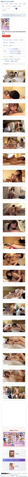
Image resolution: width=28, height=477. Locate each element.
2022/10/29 (12, 42)
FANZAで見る (7, 35)
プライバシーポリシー (7, 476)
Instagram (12, 474)
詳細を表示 (6, 63)
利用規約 (1, 476)
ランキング (9, 6)
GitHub (16, 474)
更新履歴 (12, 476)
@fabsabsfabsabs (23, 476)
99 (7, 3)
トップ (4, 14)
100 (24, 3)
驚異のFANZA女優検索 (8, 1)
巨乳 (3, 6)
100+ (12, 3)
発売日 (15, 6)
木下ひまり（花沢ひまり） (10, 14)
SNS (20, 6)
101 (16, 3)
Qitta (24, 473)
